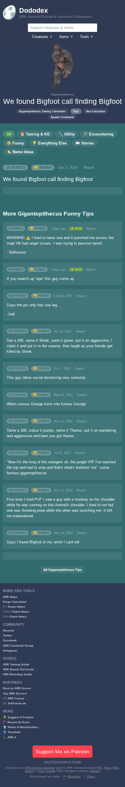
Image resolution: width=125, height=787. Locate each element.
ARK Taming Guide (16, 664)
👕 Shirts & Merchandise (20, 727)
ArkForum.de (17, 703)
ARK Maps (10, 596)
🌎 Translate (12, 732)
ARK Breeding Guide (17, 674)
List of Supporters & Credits (62, 761)
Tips (76, 111)
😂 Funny (43, 168)
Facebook (10, 640)
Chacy (91, 776)
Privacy (95, 770)
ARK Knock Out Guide (18, 669)
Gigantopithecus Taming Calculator (42, 111)
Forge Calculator (14, 601)
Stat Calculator (96, 111)
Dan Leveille (47, 770)
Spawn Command (62, 117)
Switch (29, 770)
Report (88, 168)
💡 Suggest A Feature (18, 717)
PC (100, 767)
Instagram (10, 650)
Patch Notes (16, 606)
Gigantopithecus (62, 94)
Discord (8, 630)
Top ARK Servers (15, 693)
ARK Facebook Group (18, 645)
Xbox (107, 767)
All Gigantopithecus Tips (62, 569)
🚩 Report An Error (16, 722)
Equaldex (74, 776)
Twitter (7, 635)
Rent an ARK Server (17, 688)
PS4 (116, 767)
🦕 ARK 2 (9, 737)
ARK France (16, 698)
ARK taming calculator (40, 767)
